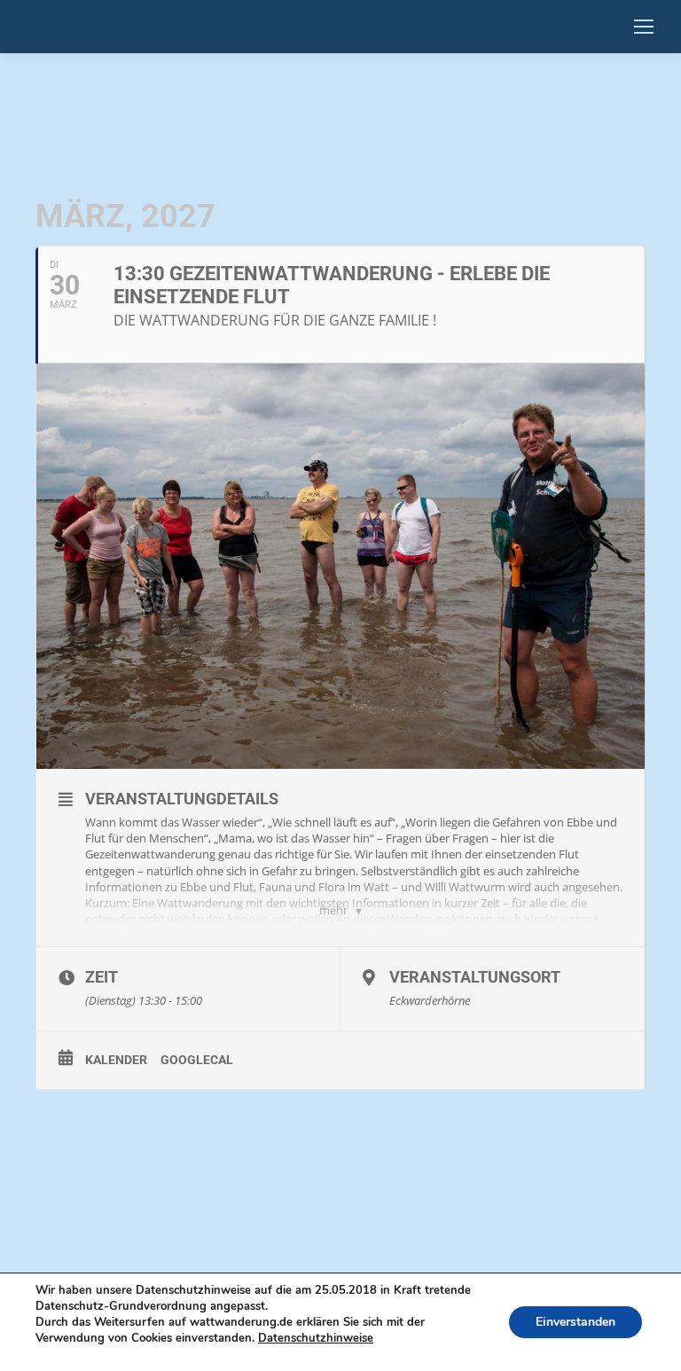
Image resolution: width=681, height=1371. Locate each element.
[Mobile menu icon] (643, 26)
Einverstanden (575, 1321)
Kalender (116, 1060)
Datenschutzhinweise (315, 1338)
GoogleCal (196, 1060)
